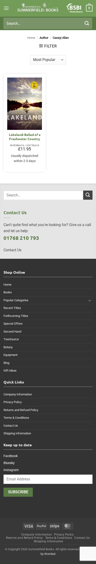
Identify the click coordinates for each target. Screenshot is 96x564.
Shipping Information (17, 433)
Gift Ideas (10, 370)
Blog (6, 363)
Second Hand (12, 331)
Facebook (10, 456)
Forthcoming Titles (15, 316)
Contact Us (10, 425)
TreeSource (11, 339)
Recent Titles (12, 308)
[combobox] (47, 23)
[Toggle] (90, 300)
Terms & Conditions (16, 417)
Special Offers (13, 323)
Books (7, 292)
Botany (8, 347)
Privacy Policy (12, 402)
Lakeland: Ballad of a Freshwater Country (25, 137)
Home (31, 37)
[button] (6, 8)
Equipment (10, 355)
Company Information (17, 394)
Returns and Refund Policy (20, 410)
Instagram (11, 470)
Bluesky (9, 463)
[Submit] (87, 23)
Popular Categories (15, 300)
